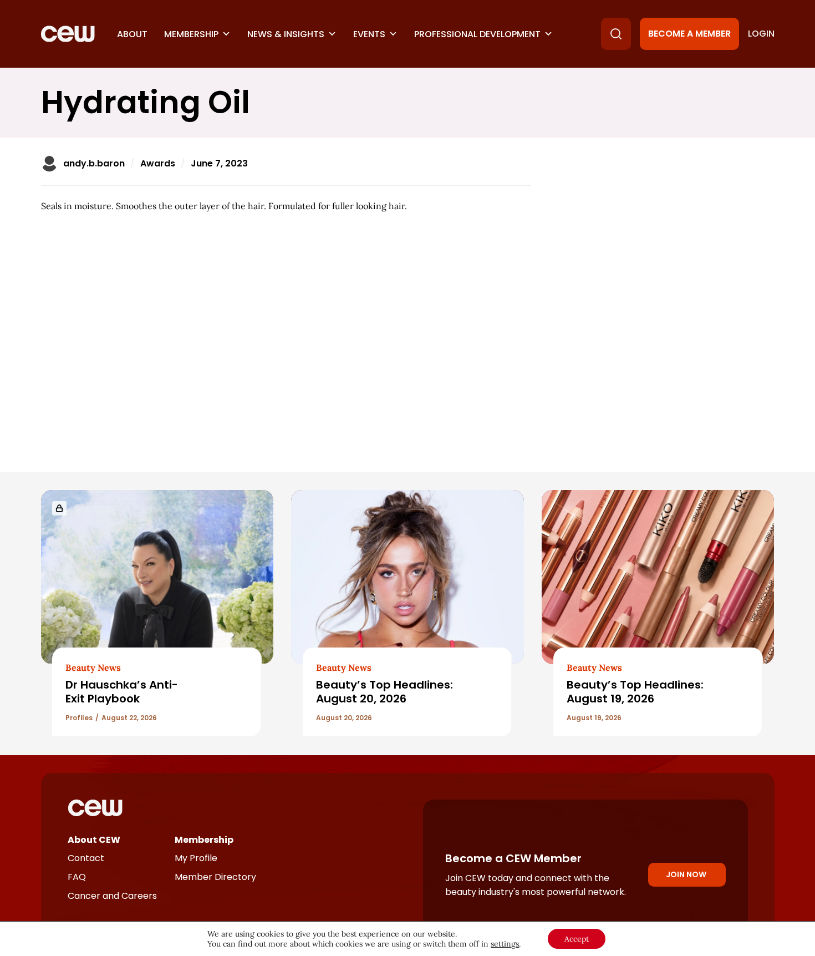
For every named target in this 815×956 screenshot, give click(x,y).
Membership (191, 34)
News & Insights (285, 34)
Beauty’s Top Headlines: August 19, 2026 (635, 691)
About (132, 34)
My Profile (196, 858)
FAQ (77, 877)
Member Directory (215, 877)
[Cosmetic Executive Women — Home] (68, 34)
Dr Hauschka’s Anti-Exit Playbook (121, 691)
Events (369, 34)
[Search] (616, 34)
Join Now (686, 874)
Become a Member (689, 33)
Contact (86, 858)
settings (505, 944)
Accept (576, 939)
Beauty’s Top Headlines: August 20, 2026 (384, 691)
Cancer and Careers (112, 895)
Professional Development (477, 34)
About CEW (94, 839)
